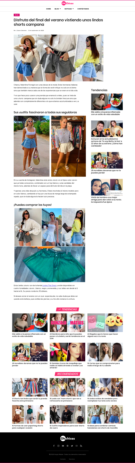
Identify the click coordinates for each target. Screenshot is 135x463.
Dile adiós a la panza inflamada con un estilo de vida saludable (105, 113)
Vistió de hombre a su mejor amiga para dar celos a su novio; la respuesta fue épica (106, 199)
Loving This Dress (49, 286)
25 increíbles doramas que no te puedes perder (106, 171)
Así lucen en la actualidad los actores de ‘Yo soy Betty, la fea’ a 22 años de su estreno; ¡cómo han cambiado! (106, 142)
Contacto (63, 459)
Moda (16, 15)
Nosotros (72, 459)
